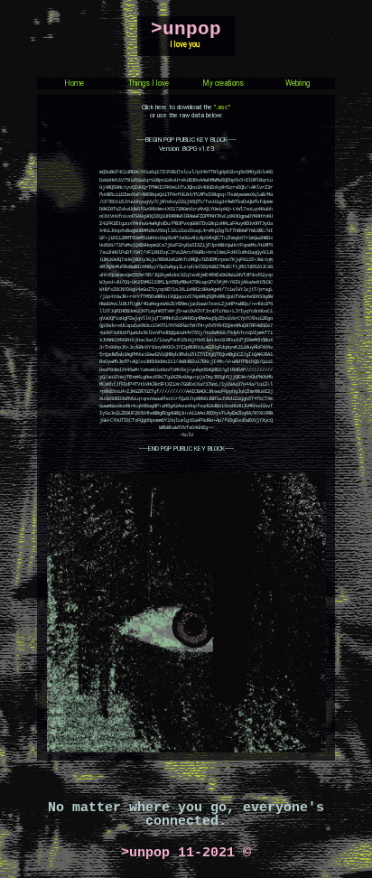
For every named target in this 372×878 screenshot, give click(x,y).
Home (74, 83)
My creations (223, 83)
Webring (297, 83)
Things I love (148, 83)
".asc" (222, 107)
